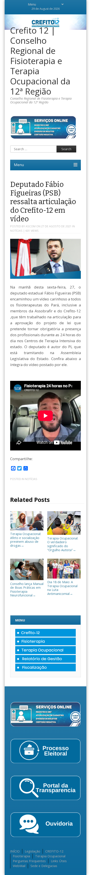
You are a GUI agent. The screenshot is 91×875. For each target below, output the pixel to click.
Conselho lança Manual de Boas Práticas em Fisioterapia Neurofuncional (27, 589)
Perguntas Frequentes (29, 861)
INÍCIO (15, 851)
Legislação (32, 851)
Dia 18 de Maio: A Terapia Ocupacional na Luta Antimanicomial (62, 588)
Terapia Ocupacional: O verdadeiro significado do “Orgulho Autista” (62, 544)
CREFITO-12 (54, 851)
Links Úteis (59, 861)
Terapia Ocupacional (50, 856)
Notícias (16, 231)
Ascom (31, 226)
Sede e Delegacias (43, 866)
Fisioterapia (21, 856)
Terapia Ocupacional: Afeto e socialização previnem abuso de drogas (25, 539)
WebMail (19, 866)
